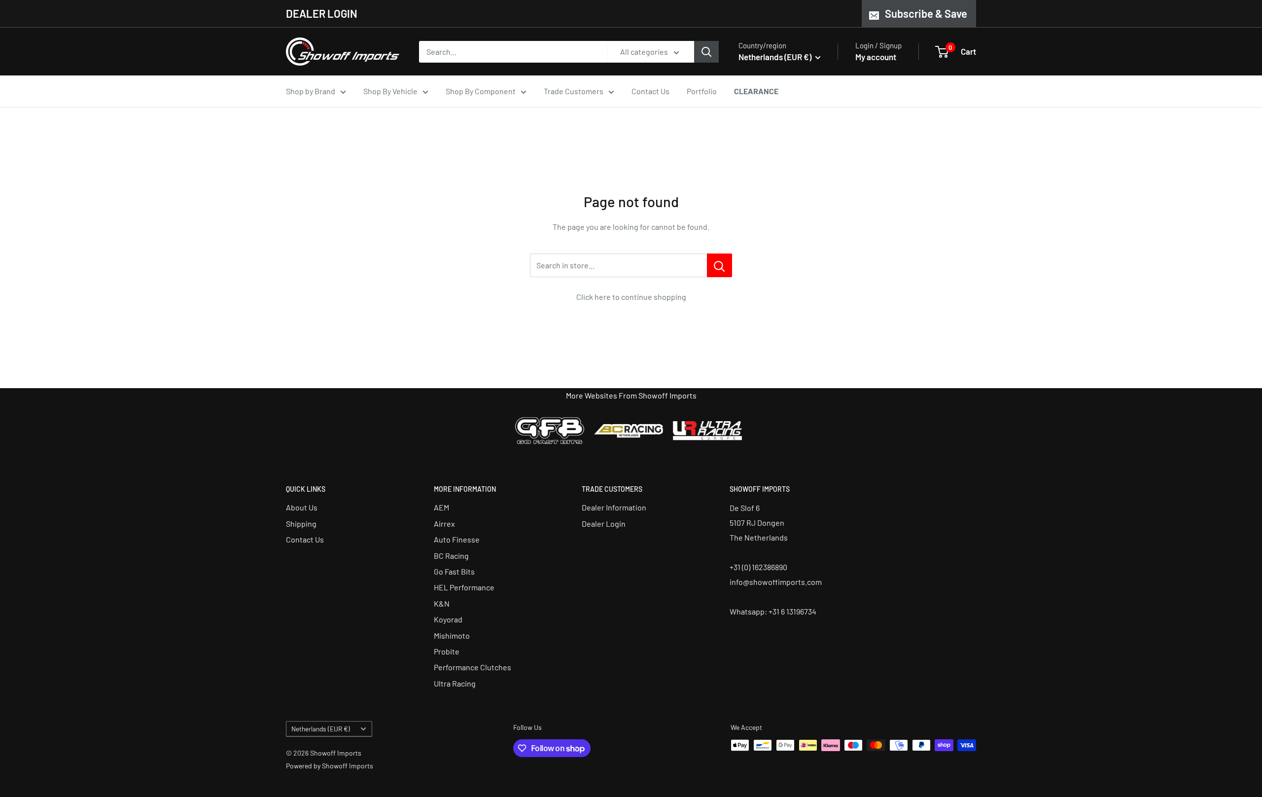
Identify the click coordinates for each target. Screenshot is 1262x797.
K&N (442, 603)
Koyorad (448, 619)
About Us (301, 507)
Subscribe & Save (926, 13)
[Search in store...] (719, 265)
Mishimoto (452, 635)
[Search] (706, 52)
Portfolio (702, 91)
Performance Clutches (472, 667)
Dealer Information (614, 507)
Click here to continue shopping (631, 296)
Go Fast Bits (454, 571)
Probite (446, 651)
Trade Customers (573, 91)
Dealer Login (604, 523)
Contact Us (650, 91)
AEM (441, 507)
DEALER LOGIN (321, 13)
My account (875, 57)
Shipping (301, 523)
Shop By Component (481, 91)
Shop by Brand (310, 91)
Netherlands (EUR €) (320, 729)
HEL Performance (464, 587)
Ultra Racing (455, 683)
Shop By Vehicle (390, 91)
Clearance (756, 91)
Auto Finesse (457, 539)
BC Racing (451, 555)
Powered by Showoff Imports (329, 765)
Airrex (444, 523)
